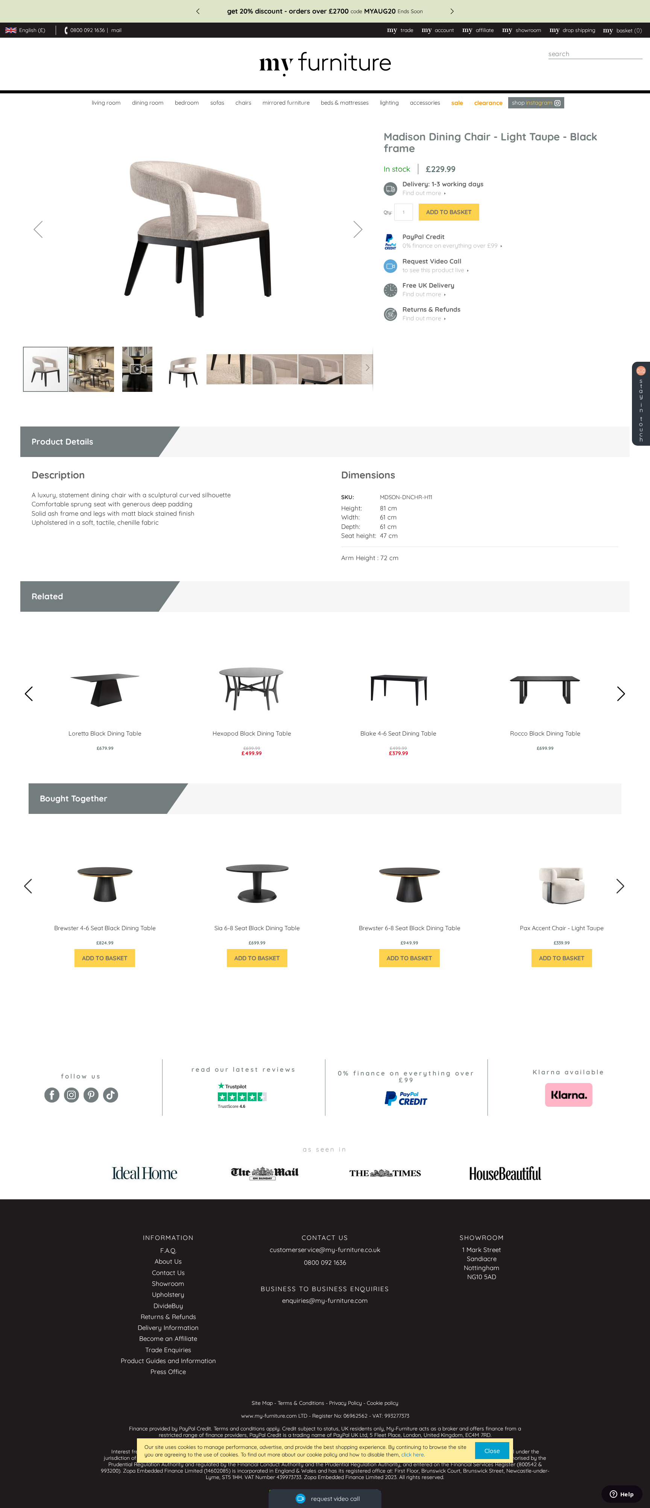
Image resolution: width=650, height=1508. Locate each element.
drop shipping (579, 30)
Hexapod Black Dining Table (252, 733)
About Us (168, 1261)
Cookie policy (382, 1403)
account (444, 30)
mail (116, 30)
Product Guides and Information (168, 1361)
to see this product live (433, 270)
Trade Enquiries (168, 1350)
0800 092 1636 (87, 30)
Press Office (168, 1371)
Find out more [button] (421, 192)
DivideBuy (168, 1306)
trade (407, 30)
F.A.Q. (168, 1250)
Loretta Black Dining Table (104, 733)
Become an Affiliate (168, 1338)
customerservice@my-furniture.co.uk (325, 1250)
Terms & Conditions (301, 1403)
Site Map (262, 1403)
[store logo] (325, 64)
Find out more (421, 294)
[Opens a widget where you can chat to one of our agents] (621, 1494)
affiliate (485, 30)
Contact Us (168, 1272)
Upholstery (168, 1294)
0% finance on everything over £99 (450, 245)
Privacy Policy (345, 1403)
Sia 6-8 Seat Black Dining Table (257, 928)
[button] (38, 229)
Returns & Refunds (168, 1317)
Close (492, 1451)
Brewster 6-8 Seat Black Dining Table (409, 928)
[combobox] (595, 54)
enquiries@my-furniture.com (325, 1300)
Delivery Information (168, 1327)
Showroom (528, 30)
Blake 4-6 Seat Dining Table (398, 733)
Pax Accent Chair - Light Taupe (562, 928)
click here (412, 1454)
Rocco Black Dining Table (545, 733)
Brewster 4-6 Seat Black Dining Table (105, 928)
